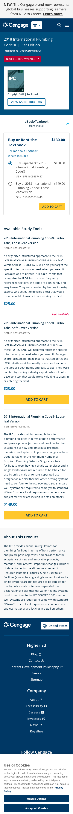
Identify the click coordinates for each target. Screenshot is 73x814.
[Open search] (60, 25)
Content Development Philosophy (35, 667)
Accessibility (34, 706)
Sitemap (36, 679)
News (34, 725)
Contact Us (36, 660)
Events (36, 673)
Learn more (53, 14)
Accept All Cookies (36, 808)
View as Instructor (26, 102)
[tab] (36, 124)
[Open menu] (67, 25)
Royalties (36, 731)
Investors (34, 718)
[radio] (10, 163)
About (34, 699)
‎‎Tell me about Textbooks (23, 151)
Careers (34, 712)
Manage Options (36, 798)
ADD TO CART (52, 207)
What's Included (18, 155)
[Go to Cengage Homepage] (15, 25)
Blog (34, 654)
